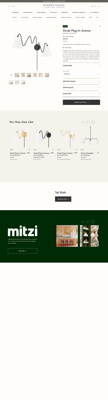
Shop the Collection (69, 33)
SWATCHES (67, 94)
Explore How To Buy (81, 102)
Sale (97, 17)
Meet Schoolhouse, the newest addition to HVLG (54, 1)
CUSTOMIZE (67, 66)
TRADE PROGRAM (41, 12)
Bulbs (90, 17)
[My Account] (98, 6)
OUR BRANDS (15, 12)
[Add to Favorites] (29, 150)
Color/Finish (66, 71)
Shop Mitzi (22, 251)
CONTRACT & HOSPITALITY (79, 12)
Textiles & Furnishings (66, 17)
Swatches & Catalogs (80, 17)
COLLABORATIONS (27, 12)
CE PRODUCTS (95, 12)
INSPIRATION (65, 12)
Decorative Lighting (37, 17)
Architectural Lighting (51, 17)
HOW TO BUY (53, 12)
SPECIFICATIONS (69, 81)
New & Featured (24, 17)
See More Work (62, 199)
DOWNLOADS (68, 88)
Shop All (14, 17)
